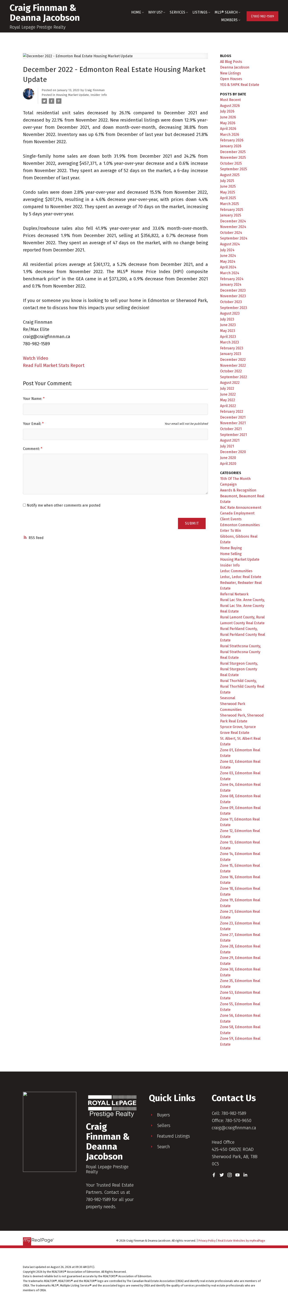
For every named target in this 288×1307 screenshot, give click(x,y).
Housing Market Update (72, 95)
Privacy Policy (207, 1240)
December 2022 (233, 359)
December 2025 (233, 152)
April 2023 (228, 336)
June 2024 (228, 256)
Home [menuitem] (136, 12)
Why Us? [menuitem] (155, 12)
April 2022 (228, 406)
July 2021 (227, 446)
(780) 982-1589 (262, 16)
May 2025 (227, 192)
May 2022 (227, 400)
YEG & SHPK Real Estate (239, 85)
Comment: (32, 449)
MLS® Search (226, 12)
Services (177, 12)
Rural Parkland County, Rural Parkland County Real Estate (242, 634)
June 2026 (228, 117)
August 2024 (230, 244)
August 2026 (230, 106)
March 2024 (229, 273)
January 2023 (230, 354)
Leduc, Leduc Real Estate (240, 577)
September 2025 (233, 169)
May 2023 (227, 331)
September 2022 (233, 377)
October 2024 (231, 233)
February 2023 (231, 348)
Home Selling (231, 554)
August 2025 (230, 175)
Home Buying (231, 548)
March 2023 (229, 342)
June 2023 (228, 325)
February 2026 (231, 140)
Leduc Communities (236, 571)
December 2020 (233, 452)
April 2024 (228, 267)
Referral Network (234, 594)
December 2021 (232, 417)
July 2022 (227, 388)
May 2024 (227, 261)
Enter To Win (230, 530)
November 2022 (233, 365)
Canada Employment (237, 513)
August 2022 (230, 382)
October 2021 (231, 429)
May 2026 (227, 123)
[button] (262, 16)
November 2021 (233, 423)
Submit (192, 523)
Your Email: (32, 424)
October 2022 (231, 371)
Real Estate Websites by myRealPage (241, 1240)
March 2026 (229, 134)
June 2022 (228, 394)
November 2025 (233, 157)
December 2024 (233, 221)
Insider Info (98, 95)
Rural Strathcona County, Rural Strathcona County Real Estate (240, 652)
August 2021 (229, 440)
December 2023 (233, 290)
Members (229, 20)
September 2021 (233, 435)
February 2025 (231, 209)
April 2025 (228, 198)
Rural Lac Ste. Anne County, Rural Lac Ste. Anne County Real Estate (242, 605)
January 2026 (230, 146)
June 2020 (228, 458)
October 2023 (231, 302)
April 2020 (228, 463)
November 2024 (233, 227)
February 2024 (231, 279)
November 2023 (233, 296)
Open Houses (231, 79)
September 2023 (233, 308)
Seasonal (227, 698)
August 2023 (230, 313)
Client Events (231, 519)
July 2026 (227, 111)
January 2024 (230, 284)
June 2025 (228, 186)
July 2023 (227, 319)
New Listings (230, 73)
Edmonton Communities (240, 525)
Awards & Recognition (238, 490)
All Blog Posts (231, 62)
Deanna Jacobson (234, 67)
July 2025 (227, 181)
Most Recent (230, 100)
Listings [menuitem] (199, 12)
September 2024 (233, 238)
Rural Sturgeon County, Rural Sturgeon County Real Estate (239, 669)
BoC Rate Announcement (240, 507)
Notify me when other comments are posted (63, 505)
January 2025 (230, 215)
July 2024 (227, 250)
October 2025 (231, 163)
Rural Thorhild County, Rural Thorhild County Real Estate (242, 686)
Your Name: (33, 398)
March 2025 (229, 204)
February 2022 (231, 411)
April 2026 (228, 129)
